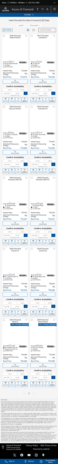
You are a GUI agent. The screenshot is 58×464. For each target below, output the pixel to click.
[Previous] (24, 393)
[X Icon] (14, 455)
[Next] (34, 393)
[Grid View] (28, 30)
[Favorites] (42, 9)
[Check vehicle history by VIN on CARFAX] (23, 62)
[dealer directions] (3, 447)
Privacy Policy (32, 445)
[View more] (54, 3)
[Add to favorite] (26, 36)
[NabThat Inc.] (46, 449)
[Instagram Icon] (36, 455)
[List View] (33, 30)
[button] (37, 9)
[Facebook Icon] (21, 455)
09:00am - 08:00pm (17, 3)
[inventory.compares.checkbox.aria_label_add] (4, 36)
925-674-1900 (33, 3)
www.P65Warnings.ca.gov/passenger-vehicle (26, 441)
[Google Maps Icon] (43, 455)
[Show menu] (54, 9)
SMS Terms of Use (48, 445)
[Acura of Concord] (18, 9)
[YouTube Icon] (29, 455)
